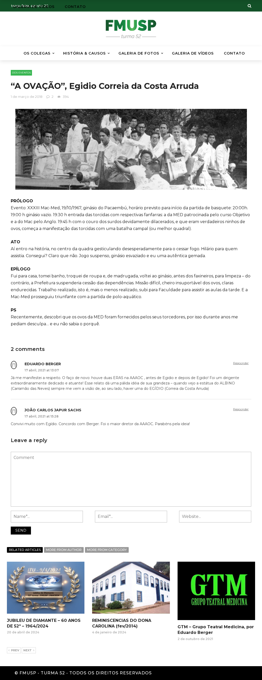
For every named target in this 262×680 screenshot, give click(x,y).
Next (27, 650)
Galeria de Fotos (138, 53)
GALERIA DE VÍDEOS (193, 53)
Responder (241, 363)
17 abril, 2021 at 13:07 (42, 370)
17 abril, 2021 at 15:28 (42, 416)
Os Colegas (37, 53)
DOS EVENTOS (21, 72)
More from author (64, 550)
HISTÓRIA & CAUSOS (84, 53)
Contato (234, 53)
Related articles (25, 550)
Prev (15, 650)
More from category (107, 550)
